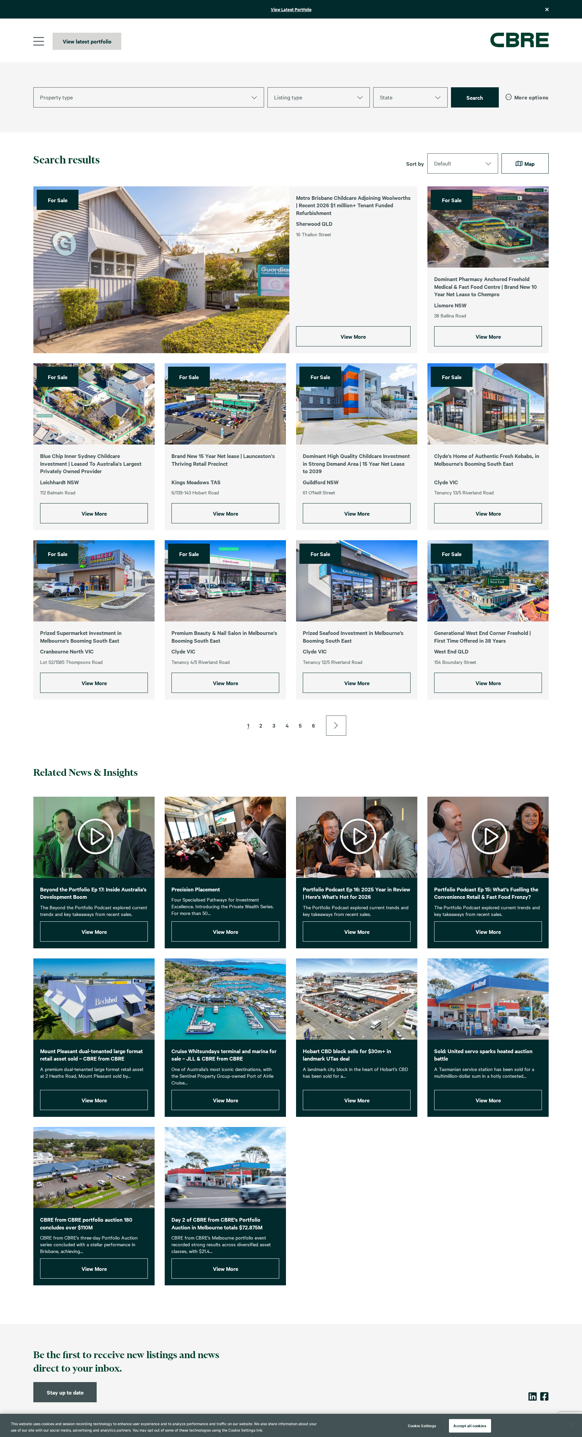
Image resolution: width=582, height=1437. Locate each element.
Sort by (415, 163)
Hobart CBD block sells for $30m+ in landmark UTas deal (347, 1054)
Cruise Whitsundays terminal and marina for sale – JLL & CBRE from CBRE (224, 1054)
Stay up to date (65, 1392)
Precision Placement (195, 889)
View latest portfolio (87, 41)
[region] (291, 1425)
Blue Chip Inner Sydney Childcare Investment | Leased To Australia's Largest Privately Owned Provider (90, 463)
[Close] (571, 1424)
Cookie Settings (422, 1425)
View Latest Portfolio (291, 9)
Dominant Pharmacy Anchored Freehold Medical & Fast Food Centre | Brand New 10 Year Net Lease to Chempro (485, 286)
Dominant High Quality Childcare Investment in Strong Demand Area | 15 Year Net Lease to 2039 (356, 463)
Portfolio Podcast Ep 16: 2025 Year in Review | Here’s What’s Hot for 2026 (356, 892)
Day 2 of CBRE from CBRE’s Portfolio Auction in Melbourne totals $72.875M (216, 1223)
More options (531, 97)
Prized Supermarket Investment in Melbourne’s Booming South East (81, 636)
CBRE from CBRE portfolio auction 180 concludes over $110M (86, 1223)
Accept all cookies (469, 1425)
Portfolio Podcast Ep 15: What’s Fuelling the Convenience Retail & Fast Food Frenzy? (486, 892)
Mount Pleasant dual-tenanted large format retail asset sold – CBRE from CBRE (91, 1054)
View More (353, 336)
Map (529, 163)
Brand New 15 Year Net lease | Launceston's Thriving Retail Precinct (223, 459)
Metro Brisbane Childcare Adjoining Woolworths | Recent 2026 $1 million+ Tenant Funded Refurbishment (353, 205)
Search (474, 97)
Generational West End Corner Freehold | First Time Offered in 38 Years (482, 636)
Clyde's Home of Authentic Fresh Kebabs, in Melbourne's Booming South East (486, 459)
